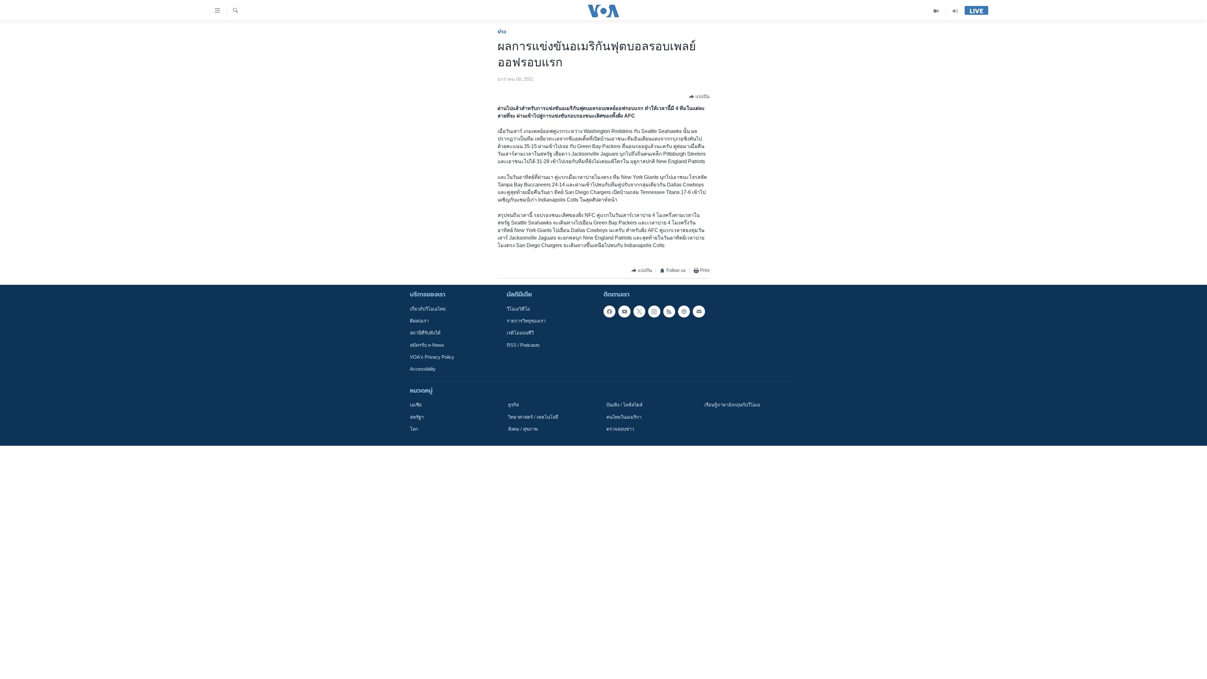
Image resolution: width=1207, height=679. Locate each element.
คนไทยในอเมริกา (624, 416)
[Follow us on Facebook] (609, 311)
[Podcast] (684, 311)
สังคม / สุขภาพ (523, 429)
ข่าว (502, 31)
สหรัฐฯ (416, 416)
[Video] (936, 11)
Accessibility (423, 369)
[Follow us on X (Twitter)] (639, 311)
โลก (414, 429)
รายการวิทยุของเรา (526, 320)
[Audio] (955, 11)
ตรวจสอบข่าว (620, 429)
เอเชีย (416, 404)
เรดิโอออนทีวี (520, 332)
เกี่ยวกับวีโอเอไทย (428, 308)
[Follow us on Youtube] (624, 311)
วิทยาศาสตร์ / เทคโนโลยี (533, 416)
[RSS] (669, 311)
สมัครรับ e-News (427, 344)
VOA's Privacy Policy (432, 357)
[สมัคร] (699, 311)
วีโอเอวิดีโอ (518, 308)
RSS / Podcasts (523, 344)
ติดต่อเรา (419, 320)
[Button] (699, 97)
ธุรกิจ (513, 404)
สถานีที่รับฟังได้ (425, 332)
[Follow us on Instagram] (654, 311)
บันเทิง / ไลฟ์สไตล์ (624, 404)
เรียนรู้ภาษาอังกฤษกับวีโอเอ (732, 404)
